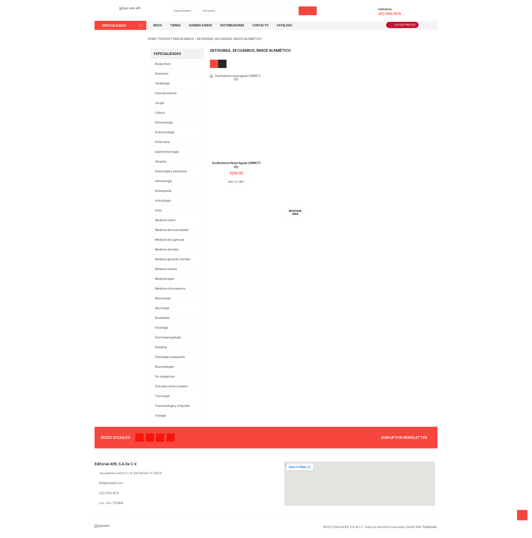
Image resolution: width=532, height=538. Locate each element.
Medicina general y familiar (172, 259)
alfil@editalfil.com (111, 483)
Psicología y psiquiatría (170, 357)
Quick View (245, 105)
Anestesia (161, 73)
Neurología (162, 308)
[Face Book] (139, 437)
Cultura (160, 112)
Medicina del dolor (167, 249)
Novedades (162, 318)
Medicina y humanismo (170, 288)
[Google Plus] (170, 437)
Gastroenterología (167, 151)
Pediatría (161, 347)
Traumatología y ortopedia (172, 405)
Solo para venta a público (171, 386)
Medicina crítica (165, 220)
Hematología (163, 181)
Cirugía (159, 103)
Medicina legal (164, 278)
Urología (160, 415)
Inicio (158, 210)
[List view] (222, 64)
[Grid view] (214, 64)
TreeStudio (429, 527)
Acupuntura (163, 63)
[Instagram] (160, 437)
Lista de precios (404, 24)
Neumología (163, 298)
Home (152, 39)
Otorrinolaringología (168, 337)
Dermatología (164, 122)
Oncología (161, 327)
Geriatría (160, 161)
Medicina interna (166, 269)
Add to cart (236, 181)
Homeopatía (163, 190)
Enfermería (162, 142)
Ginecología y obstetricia (171, 171)
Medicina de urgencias (169, 239)
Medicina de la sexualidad (171, 230)
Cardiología (162, 83)
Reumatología (164, 366)
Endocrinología (164, 132)
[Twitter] (150, 437)
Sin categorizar (165, 376)
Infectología (163, 200)
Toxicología (162, 396)
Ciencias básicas (166, 93)
